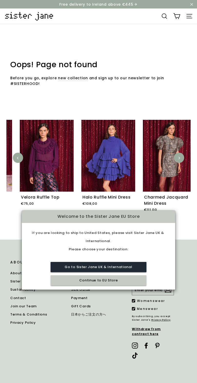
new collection (73, 78)
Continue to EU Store (98, 280)
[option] (37, 169)
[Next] (179, 158)
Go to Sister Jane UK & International (98, 266)
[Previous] (18, 158)
